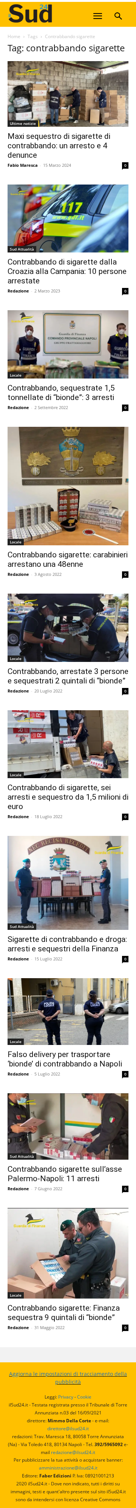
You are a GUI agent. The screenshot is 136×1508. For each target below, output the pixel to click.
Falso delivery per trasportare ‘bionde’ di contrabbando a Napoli (65, 1059)
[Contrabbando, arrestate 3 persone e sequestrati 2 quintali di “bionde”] (68, 628)
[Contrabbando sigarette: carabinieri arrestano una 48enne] (68, 486)
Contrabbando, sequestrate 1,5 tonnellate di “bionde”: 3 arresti (61, 392)
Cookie (84, 1397)
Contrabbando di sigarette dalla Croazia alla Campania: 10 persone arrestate (67, 271)
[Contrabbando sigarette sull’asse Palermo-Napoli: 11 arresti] (68, 1126)
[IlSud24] (64, 13)
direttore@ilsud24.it (68, 1428)
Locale (16, 375)
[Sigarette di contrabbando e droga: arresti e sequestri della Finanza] (68, 883)
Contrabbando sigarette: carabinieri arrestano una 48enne (68, 559)
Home (14, 36)
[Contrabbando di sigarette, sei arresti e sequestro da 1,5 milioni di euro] (68, 744)
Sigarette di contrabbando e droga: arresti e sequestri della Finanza (67, 944)
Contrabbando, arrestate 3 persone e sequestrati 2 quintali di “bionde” (68, 676)
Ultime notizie (23, 123)
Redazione (18, 291)
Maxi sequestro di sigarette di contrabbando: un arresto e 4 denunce (59, 146)
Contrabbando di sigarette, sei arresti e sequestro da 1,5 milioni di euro (68, 797)
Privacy (65, 1397)
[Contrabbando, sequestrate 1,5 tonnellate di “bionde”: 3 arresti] (68, 344)
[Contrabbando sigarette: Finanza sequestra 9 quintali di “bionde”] (68, 1253)
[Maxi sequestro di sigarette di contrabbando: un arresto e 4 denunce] (68, 94)
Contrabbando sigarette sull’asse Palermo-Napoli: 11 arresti (65, 1174)
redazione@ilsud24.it (73, 1452)
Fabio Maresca (23, 165)
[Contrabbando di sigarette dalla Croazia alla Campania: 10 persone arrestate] (68, 218)
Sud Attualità (22, 249)
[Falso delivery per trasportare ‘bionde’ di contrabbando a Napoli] (68, 1011)
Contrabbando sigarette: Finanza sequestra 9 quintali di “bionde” (64, 1312)
